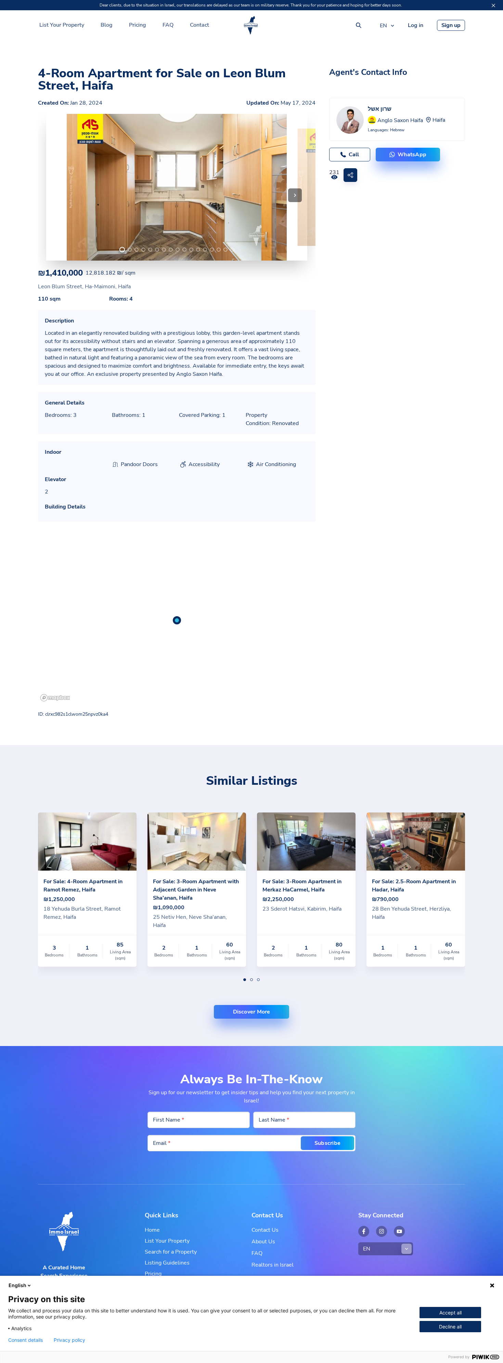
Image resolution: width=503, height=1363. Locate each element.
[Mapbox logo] (55, 698)
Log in (415, 25)
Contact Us (265, 1230)
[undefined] (122, 249)
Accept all (450, 1312)
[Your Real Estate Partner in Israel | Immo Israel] (251, 25)
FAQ (168, 25)
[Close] (493, 5)
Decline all (450, 1326)
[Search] (358, 25)
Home (152, 1230)
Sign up (451, 25)
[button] (295, 195)
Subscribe (327, 1143)
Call (354, 154)
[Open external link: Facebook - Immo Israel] (363, 1231)
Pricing (137, 25)
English (17, 1285)
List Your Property (61, 25)
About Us (263, 1241)
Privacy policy (69, 1340)
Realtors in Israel (273, 1265)
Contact (199, 25)
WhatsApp (412, 154)
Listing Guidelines (167, 1263)
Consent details (25, 1340)
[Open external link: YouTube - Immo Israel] (399, 1231)
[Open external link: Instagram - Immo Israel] (381, 1231)
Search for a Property (171, 1252)
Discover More (251, 1012)
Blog (107, 25)
